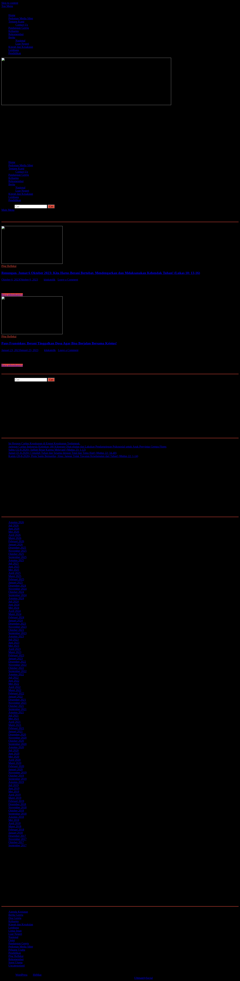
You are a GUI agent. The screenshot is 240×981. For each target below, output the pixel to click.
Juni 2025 (13, 566)
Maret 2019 (14, 797)
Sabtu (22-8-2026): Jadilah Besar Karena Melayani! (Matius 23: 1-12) (47, 449)
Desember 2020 (17, 734)
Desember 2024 (17, 585)
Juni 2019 (13, 788)
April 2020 (14, 759)
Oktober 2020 (16, 740)
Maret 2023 (14, 652)
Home (11, 15)
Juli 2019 (13, 785)
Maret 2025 (14, 576)
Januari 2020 (15, 769)
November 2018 (17, 807)
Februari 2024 (16, 617)
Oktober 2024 (16, 591)
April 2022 (14, 687)
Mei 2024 (13, 607)
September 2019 (17, 778)
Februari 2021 (16, 728)
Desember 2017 (17, 835)
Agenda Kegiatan (18, 911)
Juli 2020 (13, 750)
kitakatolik (49, 279)
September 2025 (17, 557)
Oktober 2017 (16, 842)
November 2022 (17, 664)
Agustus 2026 (16, 522)
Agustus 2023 (16, 636)
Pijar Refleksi (8, 266)
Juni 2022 (13, 680)
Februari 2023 (16, 655)
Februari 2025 (16, 579)
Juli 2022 (13, 677)
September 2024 (17, 595)
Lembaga (13, 50)
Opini (11, 940)
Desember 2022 (17, 661)
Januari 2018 (15, 832)
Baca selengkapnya (12, 294)
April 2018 (14, 823)
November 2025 (17, 550)
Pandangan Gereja (18, 27)
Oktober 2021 (16, 706)
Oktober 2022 (16, 667)
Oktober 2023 (16, 629)
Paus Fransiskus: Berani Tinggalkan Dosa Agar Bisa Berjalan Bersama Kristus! (59, 343)
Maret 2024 (14, 614)
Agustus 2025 (16, 560)
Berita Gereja (15, 914)
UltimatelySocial (143, 977)
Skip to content (9, 2)
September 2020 (17, 744)
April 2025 (14, 572)
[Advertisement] (106, 133)
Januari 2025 (15, 582)
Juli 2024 (13, 601)
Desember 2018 (17, 804)
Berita (11, 37)
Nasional (20, 40)
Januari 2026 (15, 544)
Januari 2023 (15, 658)
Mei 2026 (13, 531)
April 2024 (14, 610)
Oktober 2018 (16, 810)
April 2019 (14, 794)
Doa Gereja (14, 918)
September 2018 (17, 813)
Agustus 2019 (16, 782)
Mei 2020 (13, 756)
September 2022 (17, 671)
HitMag (37, 974)
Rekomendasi (16, 34)
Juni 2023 (13, 642)
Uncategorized (16, 965)
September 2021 (17, 709)
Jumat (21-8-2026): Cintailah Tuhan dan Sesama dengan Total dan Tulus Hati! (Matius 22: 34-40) (62, 452)
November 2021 (17, 702)
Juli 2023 (13, 639)
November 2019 (17, 772)
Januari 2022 (15, 696)
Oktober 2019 (16, 775)
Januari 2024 (15, 620)
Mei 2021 (13, 718)
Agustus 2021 (16, 712)
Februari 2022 (16, 693)
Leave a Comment (68, 279)
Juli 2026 (13, 525)
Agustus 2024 (16, 598)
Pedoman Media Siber (20, 18)
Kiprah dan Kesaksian (20, 46)
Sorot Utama (15, 962)
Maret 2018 (14, 826)
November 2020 (17, 737)
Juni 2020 (13, 753)
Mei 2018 (13, 820)
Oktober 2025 (16, 553)
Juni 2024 (13, 604)
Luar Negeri (22, 43)
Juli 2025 (13, 563)
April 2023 (14, 648)
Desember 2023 (17, 623)
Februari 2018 (16, 829)
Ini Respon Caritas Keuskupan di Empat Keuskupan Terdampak (44, 443)
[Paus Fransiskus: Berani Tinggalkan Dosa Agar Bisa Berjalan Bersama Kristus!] (120, 315)
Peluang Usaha (16, 949)
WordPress (21, 974)
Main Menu (7, 209)
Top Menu (7, 6)
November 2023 (17, 626)
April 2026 (14, 534)
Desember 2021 (17, 699)
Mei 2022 (13, 683)
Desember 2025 (17, 547)
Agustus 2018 (16, 816)
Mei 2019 (13, 791)
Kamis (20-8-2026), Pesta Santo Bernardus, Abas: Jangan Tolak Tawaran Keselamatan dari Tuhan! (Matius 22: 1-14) (73, 456)
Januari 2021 (15, 731)
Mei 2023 (13, 645)
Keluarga (13, 31)
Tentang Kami (16, 21)
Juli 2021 (13, 715)
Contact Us (21, 24)
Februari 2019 (16, 801)
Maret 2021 (14, 725)
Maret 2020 (14, 763)
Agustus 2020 (16, 747)
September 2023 (17, 633)
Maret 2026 (14, 538)
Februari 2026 (16, 541)
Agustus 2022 (16, 674)
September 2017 (17, 845)
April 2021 (14, 721)
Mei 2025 (13, 569)
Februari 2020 (16, 766)
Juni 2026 (13, 528)
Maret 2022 (14, 690)
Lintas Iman (15, 930)
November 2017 (17, 839)
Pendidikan (14, 53)
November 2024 (17, 588)
